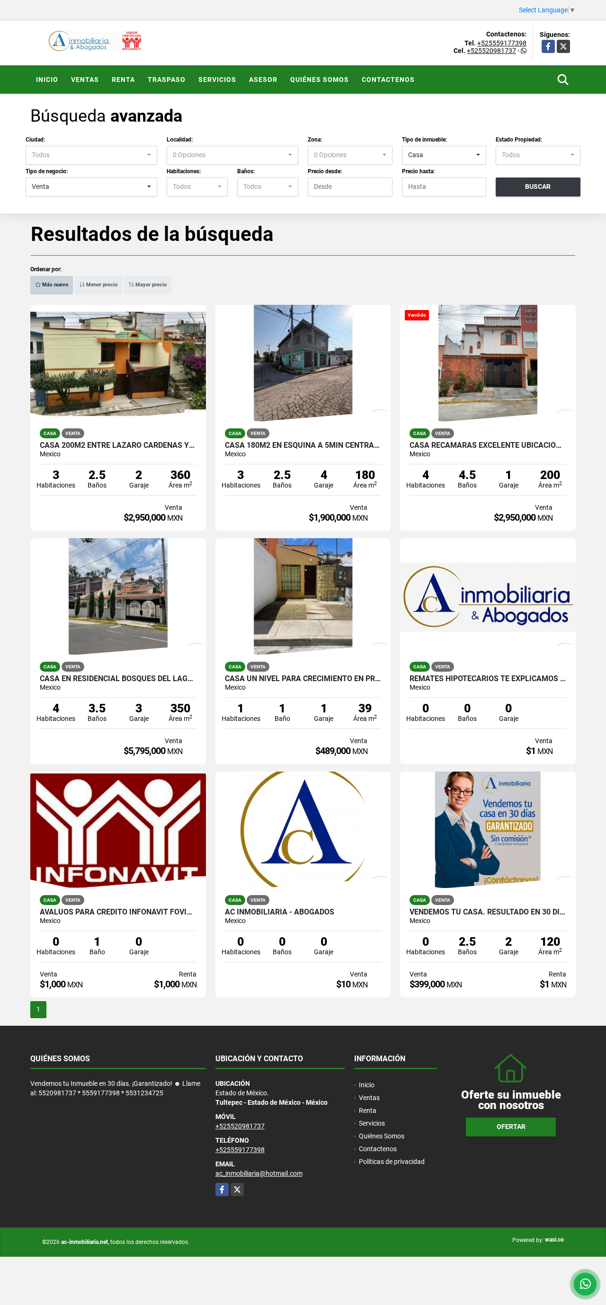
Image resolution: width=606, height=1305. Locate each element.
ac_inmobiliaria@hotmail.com (259, 1173)
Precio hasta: (418, 171)
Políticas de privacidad (392, 1161)
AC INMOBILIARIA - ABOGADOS (279, 912)
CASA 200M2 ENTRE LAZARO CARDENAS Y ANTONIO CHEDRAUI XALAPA (118, 445)
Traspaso (167, 79)
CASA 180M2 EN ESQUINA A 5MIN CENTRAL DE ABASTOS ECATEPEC (303, 445)
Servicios (217, 79)
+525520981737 (491, 50)
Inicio (47, 79)
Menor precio (101, 285)
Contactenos (388, 79)
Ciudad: (35, 139)
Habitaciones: (184, 171)
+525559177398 (501, 43)
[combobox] (91, 155)
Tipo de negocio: (47, 171)
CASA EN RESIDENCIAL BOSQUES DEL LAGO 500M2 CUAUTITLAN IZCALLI (118, 679)
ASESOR (263, 79)
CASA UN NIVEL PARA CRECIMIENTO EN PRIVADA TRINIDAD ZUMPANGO (303, 679)
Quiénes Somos (319, 79)
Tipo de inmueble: (424, 139)
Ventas (85, 79)
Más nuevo (54, 285)
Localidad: (180, 139)
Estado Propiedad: (519, 139)
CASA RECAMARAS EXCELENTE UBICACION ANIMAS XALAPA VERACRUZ (488, 445)
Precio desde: (325, 171)
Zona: (315, 139)
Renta (123, 79)
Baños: (246, 171)
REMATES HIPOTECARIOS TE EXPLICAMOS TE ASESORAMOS (488, 679)
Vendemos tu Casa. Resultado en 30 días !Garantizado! (488, 912)
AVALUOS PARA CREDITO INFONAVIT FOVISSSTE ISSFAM (118, 912)
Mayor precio (150, 285)
